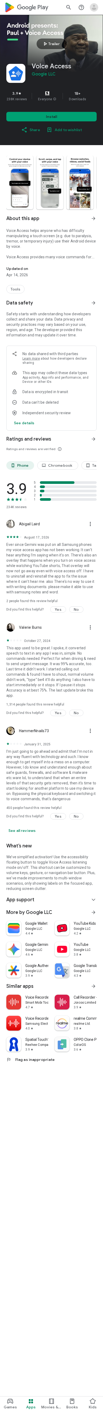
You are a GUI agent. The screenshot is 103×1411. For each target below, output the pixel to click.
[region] (51, 96)
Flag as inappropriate (30, 1059)
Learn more (31, 358)
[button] (54, 99)
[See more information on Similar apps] (93, 986)
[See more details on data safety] (24, 423)
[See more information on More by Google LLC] (93, 912)
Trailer (51, 44)
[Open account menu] (94, 7)
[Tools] (15, 289)
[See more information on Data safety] (93, 303)
